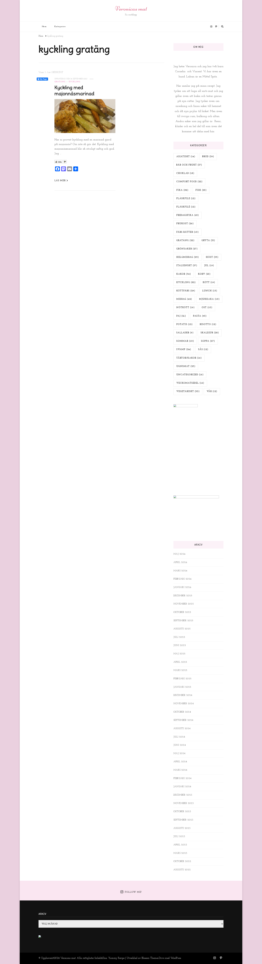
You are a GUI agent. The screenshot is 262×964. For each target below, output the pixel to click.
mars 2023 (180, 853)
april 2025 (180, 662)
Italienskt (186, 265)
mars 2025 (180, 670)
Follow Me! (133, 892)
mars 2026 (180, 571)
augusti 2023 (182, 828)
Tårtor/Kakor (189, 358)
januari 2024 (182, 787)
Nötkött (185, 307)
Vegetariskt (188, 391)
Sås (203, 349)
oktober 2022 (182, 861)
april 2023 (180, 845)
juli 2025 (179, 637)
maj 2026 (179, 554)
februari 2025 (182, 679)
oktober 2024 (182, 712)
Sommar (185, 341)
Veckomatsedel (190, 383)
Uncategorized (189, 375)
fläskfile (185, 198)
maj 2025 (179, 654)
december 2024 (182, 695)
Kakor (183, 274)
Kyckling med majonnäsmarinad (74, 91)
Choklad (185, 173)
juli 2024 (179, 737)
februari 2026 (182, 579)
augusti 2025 (182, 629)
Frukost (185, 224)
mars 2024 (180, 770)
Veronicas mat (131, 8)
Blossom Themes (150, 958)
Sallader (184, 333)
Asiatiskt (185, 156)
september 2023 (183, 820)
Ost (207, 307)
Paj (181, 316)
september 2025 (183, 621)
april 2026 (180, 562)
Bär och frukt (189, 165)
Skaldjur (210, 333)
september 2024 (183, 720)
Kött (209, 282)
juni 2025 (179, 645)
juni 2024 (179, 745)
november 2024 (183, 704)
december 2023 (182, 795)
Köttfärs (185, 291)
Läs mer (60, 181)
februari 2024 (182, 778)
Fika (182, 190)
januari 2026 (182, 587)
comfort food (189, 182)
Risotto (208, 324)
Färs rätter (187, 232)
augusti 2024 (182, 728)
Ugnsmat (185, 366)
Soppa (208, 341)
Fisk (201, 190)
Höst (212, 257)
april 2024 (180, 762)
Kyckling (74, 82)
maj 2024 (179, 753)
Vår (212, 391)
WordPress (175, 958)
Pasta (200, 316)
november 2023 (183, 803)
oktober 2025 (182, 612)
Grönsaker (187, 249)
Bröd (208, 156)
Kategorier (60, 27)
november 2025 (183, 604)
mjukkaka (209, 299)
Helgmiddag (187, 257)
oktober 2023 (182, 811)
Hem (44, 27)
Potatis (184, 324)
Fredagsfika (187, 215)
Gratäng (59, 82)
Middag (184, 299)
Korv (204, 274)
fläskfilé (185, 207)
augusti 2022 (182, 870)
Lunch (209, 291)
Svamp (183, 349)
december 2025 (182, 596)
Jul (209, 265)
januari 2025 (182, 687)
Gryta (208, 240)
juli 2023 (179, 836)
